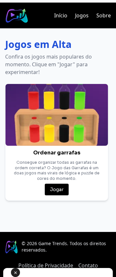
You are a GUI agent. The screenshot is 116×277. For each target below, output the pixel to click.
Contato (88, 265)
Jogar (56, 189)
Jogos (82, 15)
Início (60, 15)
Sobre (103, 15)
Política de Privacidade (45, 265)
